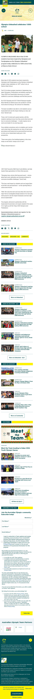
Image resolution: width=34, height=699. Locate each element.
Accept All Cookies (16, 693)
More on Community (17, 415)
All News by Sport (17, 501)
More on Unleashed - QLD (17, 357)
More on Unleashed (17, 297)
